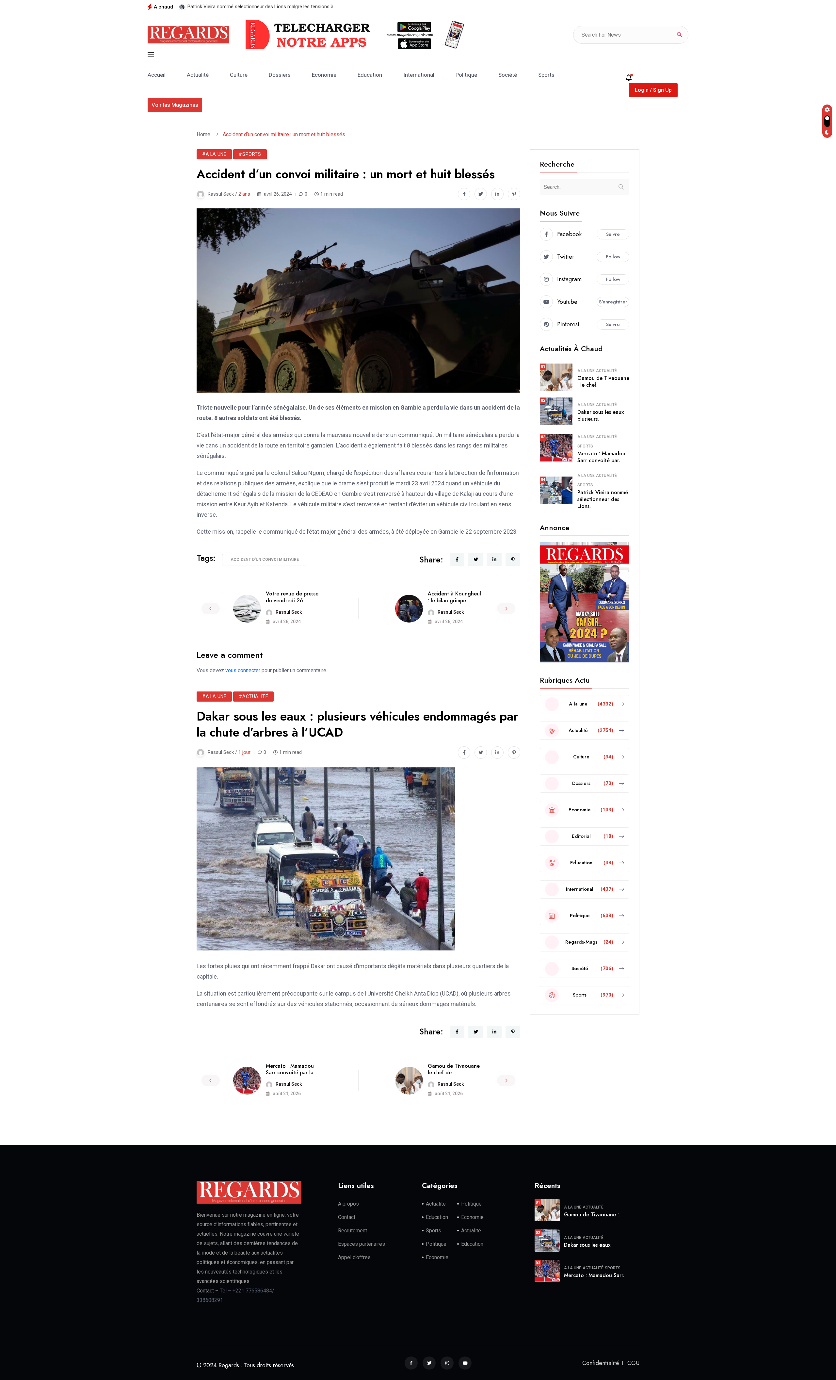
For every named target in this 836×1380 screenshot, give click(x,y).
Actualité (198, 75)
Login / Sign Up (653, 90)
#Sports (250, 154)
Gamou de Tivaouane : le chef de (455, 1069)
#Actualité (253, 696)
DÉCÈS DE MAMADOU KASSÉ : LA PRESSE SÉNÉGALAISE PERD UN (258, 6)
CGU (633, 1363)
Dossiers (280, 75)
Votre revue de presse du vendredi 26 (292, 597)
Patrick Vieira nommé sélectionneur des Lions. (602, 499)
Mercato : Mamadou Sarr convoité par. (601, 457)
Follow (613, 256)
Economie (324, 75)
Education (370, 75)
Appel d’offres (354, 1257)
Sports (546, 75)
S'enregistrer (613, 301)
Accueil (157, 75)
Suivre (613, 234)
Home (205, 134)
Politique (466, 75)
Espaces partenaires (361, 1244)
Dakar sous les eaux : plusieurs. (602, 415)
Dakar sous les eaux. (588, 1245)
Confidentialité (600, 1363)
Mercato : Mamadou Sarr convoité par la (290, 1069)
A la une (586, 371)
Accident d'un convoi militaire (265, 559)
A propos (348, 1204)
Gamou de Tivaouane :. (592, 1214)
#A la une (214, 154)
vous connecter (242, 670)
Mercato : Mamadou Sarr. (594, 1275)
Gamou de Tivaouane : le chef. (603, 381)
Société (507, 75)
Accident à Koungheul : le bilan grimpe (454, 597)
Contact (346, 1217)
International (418, 75)
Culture (239, 75)
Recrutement (352, 1230)
